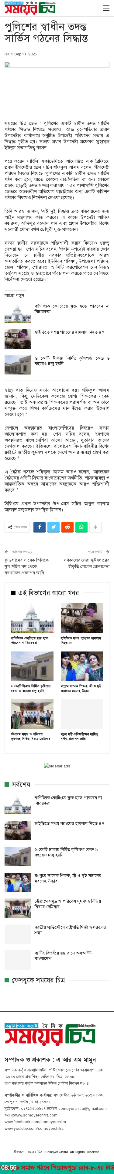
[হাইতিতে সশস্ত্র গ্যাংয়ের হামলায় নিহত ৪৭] (18, 339)
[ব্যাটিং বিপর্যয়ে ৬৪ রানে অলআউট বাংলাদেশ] (18, 960)
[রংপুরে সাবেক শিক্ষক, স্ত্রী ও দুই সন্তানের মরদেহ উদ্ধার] (82, 666)
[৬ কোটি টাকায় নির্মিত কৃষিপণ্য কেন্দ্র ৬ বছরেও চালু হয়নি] (18, 365)
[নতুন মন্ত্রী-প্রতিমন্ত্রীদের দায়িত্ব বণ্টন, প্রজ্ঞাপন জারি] (82, 714)
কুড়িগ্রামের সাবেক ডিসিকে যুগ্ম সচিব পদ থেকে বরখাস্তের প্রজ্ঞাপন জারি (27, 566)
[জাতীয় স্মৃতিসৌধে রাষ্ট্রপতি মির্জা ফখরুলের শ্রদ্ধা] (18, 934)
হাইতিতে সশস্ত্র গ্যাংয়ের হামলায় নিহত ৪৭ (69, 332)
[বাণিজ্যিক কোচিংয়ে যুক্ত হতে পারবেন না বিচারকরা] (18, 313)
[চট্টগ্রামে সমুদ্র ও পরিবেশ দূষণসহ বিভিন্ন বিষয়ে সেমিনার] (32, 714)
